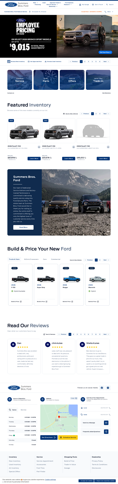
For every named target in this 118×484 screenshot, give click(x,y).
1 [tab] (92, 113)
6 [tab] (99, 61)
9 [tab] (99, 334)
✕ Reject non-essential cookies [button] (105, 481)
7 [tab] (92, 334)
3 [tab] (88, 61)
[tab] (14, 259)
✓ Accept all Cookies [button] (86, 481)
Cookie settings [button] (50, 479)
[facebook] (102, 388)
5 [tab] (84, 334)
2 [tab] (84, 61)
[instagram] (108, 388)
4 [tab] (92, 61)
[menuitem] (35, 3)
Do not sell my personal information (16, 482)
